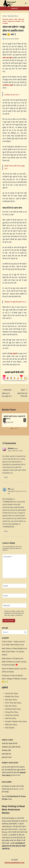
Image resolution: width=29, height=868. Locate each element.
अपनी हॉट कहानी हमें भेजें (9, 743)
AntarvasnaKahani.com (14, 862)
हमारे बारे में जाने (7, 757)
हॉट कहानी (13, 354)
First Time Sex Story (13, 703)
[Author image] (3, 39)
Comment (7, 557)
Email (5, 596)
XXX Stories (10, 728)
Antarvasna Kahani (13, 39)
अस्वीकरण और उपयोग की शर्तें (11, 747)
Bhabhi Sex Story (12, 696)
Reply (6, 477)
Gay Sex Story (11, 706)
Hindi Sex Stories (14, 21)
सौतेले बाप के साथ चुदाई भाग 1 (7, 393)
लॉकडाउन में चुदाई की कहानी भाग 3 (15, 302)
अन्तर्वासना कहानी (7, 85)
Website (6, 606)
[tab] (11, 428)
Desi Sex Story (7, 19)
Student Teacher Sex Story (16, 721)
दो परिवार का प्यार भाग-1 (11, 95)
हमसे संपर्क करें (6, 754)
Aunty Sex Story (11, 693)
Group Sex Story (11, 712)
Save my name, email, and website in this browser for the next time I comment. (14, 613)
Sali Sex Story (10, 718)
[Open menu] (25, 3)
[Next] (24, 420)
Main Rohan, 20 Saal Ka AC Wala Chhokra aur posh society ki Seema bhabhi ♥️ (14, 661)
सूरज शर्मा (10, 422)
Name (5, 586)
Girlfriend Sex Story (13, 709)
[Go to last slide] (4, 420)
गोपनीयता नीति (6, 750)
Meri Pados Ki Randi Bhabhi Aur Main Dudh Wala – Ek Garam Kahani (14, 651)
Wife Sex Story (11, 725)
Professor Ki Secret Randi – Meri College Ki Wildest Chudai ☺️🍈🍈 (14, 678)
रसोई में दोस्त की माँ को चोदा (22, 393)
